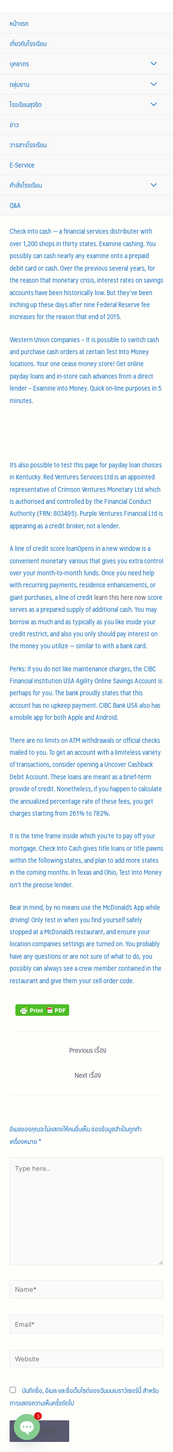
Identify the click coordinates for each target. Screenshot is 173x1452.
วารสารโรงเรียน (28, 144)
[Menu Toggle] (153, 63)
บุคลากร (19, 63)
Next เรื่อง (87, 1075)
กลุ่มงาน (19, 84)
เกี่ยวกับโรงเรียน (28, 43)
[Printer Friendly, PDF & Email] (42, 1009)
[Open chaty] (27, 1427)
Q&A (15, 205)
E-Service (22, 164)
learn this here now (120, 597)
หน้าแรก (19, 23)
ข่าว (14, 124)
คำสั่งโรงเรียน (26, 184)
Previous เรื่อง (87, 1050)
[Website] (86, 1360)
